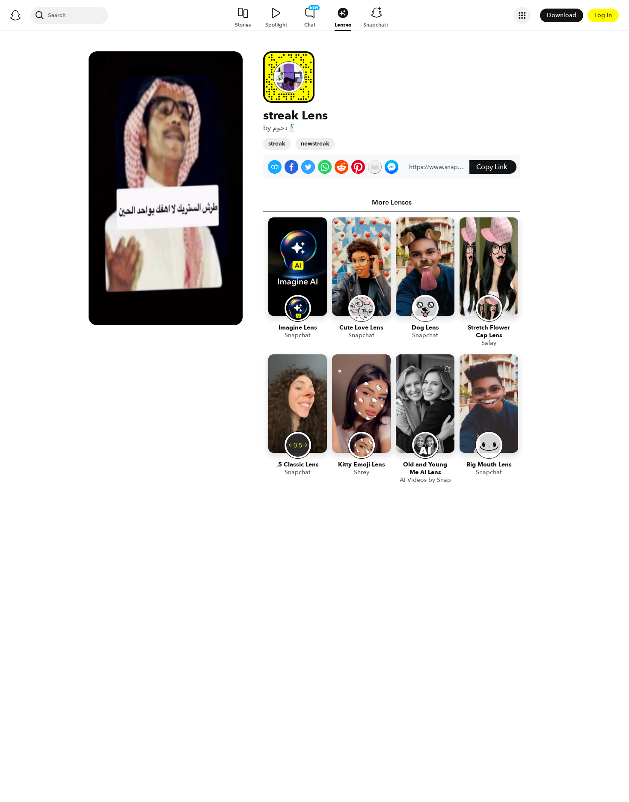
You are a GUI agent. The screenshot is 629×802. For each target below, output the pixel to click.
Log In (603, 15)
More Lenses (392, 202)
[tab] (391, 202)
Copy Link (491, 167)
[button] (275, 167)
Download (561, 15)
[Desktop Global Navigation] (15, 15)
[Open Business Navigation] (522, 15)
